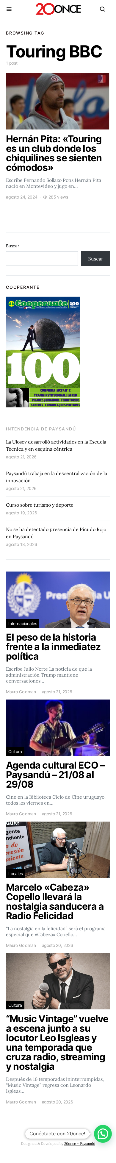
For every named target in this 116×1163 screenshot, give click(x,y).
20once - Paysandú (79, 1143)
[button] (103, 1134)
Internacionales (22, 623)
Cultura (15, 751)
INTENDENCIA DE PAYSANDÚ (41, 428)
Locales (15, 873)
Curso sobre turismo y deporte (39, 505)
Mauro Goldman (21, 691)
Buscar (12, 245)
